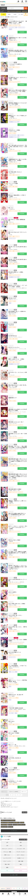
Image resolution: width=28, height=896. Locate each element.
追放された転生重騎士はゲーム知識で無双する (10, 822)
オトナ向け (11, 713)
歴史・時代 (7, 864)
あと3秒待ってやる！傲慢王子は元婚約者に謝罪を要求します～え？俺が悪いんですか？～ (18, 553)
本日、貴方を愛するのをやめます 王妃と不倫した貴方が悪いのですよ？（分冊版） (18, 146)
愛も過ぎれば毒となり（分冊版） (16, 272)
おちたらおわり (4, 826)
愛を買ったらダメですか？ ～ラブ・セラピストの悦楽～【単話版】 (18, 286)
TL (20, 867)
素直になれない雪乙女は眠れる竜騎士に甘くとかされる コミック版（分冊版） (18, 91)
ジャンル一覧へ (23, 839)
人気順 (3, 14)
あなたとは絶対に (13, 592)
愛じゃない (11, 207)
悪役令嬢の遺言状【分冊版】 (15, 489)
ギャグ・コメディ (7, 861)
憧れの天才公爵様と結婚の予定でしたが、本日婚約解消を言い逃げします (17, 514)
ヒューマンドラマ (12, 135)
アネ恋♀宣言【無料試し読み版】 (16, 708)
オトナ (20, 870)
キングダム (10, 826)
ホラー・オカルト (20, 855)
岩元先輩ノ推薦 (4, 824)
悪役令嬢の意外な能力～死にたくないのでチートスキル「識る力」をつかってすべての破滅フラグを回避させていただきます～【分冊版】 (18, 476)
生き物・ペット (21, 858)
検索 (26, 8)
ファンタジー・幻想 (13, 27)
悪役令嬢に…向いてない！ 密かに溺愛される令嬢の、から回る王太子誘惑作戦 (18, 447)
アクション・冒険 (7, 851)
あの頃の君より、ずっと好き (15, 781)
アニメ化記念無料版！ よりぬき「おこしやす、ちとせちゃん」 (18, 666)
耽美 (10, 303)
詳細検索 (3, 8)
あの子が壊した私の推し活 (15, 758)
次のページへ (24, 791)
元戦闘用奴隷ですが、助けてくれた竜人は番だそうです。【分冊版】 (18, 160)
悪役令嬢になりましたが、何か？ (16, 422)
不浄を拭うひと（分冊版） (15, 130)
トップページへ (14, 830)
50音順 (15, 14)
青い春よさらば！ (13, 298)
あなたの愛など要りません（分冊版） (17, 603)
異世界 (10, 29)
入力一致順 (21, 14)
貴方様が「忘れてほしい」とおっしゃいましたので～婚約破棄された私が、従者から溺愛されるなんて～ (18, 567)
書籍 (7, 867)
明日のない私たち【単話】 (15, 540)
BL (7, 870)
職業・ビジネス (21, 135)
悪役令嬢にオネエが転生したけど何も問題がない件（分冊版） (18, 410)
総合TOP (3, 888)
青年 (21, 842)
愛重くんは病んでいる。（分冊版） (17, 359)
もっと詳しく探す (14, 875)
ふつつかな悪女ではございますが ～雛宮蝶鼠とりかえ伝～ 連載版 (18, 22)
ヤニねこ (10, 824)
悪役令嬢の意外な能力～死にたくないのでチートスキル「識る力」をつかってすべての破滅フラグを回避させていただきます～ (18, 460)
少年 (7, 842)
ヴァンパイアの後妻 (13, 183)
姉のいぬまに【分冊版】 (14, 733)
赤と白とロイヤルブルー (14, 347)
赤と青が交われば (13, 335)
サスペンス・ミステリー (7, 848)
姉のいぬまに (12, 721)
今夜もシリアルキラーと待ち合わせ (14, 11)
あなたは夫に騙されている (15, 652)
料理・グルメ (7, 855)
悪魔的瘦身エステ (13, 397)
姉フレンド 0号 (12, 744)
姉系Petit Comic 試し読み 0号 (16, 694)
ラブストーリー (21, 27)
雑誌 (10, 686)
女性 (21, 845)
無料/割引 (8, 888)
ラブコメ (11, 69)
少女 (7, 845)
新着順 (9, 14)
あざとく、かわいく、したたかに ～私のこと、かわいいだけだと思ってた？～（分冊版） (18, 527)
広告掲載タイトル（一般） (14, 121)
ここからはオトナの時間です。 (16, 64)
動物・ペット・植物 (13, 671)
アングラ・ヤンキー (21, 851)
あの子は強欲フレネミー (14, 769)
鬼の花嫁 (22, 822)
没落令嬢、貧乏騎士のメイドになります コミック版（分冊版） (18, 103)
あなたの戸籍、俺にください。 (16, 615)
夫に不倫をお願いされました (15, 172)
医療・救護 (20, 861)
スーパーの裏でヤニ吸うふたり (19, 824)
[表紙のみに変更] (25, 14)
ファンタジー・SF (21, 848)
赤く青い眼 (11, 324)
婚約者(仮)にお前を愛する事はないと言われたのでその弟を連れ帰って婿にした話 (18, 51)
